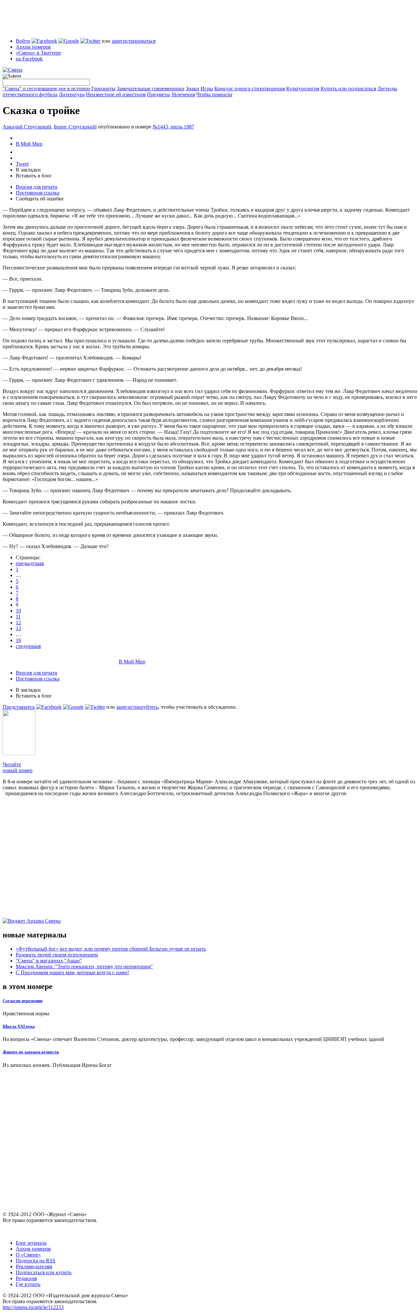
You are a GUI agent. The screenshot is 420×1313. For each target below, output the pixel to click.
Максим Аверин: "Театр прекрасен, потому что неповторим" (84, 966)
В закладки (28, 170)
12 (18, 622)
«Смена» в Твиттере (38, 53)
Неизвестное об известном (116, 94)
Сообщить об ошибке (40, 198)
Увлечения (183, 94)
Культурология (302, 88)
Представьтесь (19, 707)
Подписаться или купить (44, 1272)
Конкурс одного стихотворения (249, 88)
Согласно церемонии (22, 1000)
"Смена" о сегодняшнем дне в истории (46, 88)
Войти (23, 41)
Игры (206, 88)
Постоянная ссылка (37, 193)
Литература (72, 94)
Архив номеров (33, 47)
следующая (28, 646)
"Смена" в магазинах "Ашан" (49, 960)
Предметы (158, 94)
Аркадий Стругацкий (27, 126)
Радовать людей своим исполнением (57, 954)
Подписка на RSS (35, 1260)
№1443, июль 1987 (173, 126)
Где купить (28, 1284)
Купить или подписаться (348, 88)
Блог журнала (31, 1243)
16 (18, 640)
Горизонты (103, 88)
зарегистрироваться (134, 41)
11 (18, 616)
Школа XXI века (19, 1026)
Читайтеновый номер (17, 767)
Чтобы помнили (214, 94)
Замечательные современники (150, 88)
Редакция (26, 1278)
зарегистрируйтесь (137, 707)
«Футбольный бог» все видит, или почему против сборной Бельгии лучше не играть (111, 949)
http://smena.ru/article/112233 (33, 1307)
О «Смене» (28, 1254)
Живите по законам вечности (31, 1051)
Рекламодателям (34, 1266)
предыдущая (30, 563)
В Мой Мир (29, 144)
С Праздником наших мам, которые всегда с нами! (72, 972)
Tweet (22, 164)
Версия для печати (36, 187)
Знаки (192, 88)
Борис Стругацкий (75, 126)
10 (18, 610)
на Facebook (29, 58)
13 (18, 628)
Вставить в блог (34, 175)
